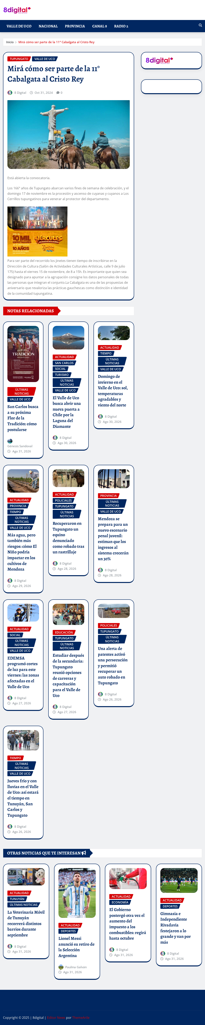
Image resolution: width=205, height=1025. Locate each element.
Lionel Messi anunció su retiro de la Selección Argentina (76, 947)
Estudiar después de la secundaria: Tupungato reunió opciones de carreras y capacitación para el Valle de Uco (68, 675)
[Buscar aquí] (200, 25)
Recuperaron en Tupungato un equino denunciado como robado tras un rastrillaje (68, 537)
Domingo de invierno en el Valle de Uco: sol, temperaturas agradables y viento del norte (113, 390)
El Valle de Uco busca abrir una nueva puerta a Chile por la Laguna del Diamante (67, 412)
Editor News (56, 1017)
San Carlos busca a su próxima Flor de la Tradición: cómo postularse (22, 418)
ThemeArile (80, 1017)
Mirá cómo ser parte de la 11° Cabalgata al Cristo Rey (56, 42)
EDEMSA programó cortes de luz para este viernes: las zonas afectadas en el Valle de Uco (23, 672)
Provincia (75, 26)
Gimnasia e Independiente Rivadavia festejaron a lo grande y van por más (175, 928)
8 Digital (20, 93)
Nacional (48, 26)
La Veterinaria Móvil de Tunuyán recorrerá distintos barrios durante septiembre (26, 923)
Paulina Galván (76, 967)
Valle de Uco (19, 26)
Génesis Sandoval (19, 446)
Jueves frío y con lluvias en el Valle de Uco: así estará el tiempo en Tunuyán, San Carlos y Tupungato (23, 798)
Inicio (10, 42)
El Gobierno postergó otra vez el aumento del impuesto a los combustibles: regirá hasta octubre (127, 924)
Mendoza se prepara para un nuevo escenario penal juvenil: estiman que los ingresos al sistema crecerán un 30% (113, 539)
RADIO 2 (121, 26)
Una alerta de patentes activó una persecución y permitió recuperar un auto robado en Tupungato (113, 666)
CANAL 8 (99, 26)
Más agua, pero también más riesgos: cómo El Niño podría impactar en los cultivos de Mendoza (22, 552)
